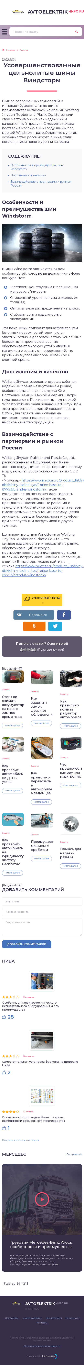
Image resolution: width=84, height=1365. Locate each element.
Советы (6, 689)
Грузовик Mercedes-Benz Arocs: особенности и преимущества (41, 1244)
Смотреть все (74, 1154)
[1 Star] (21, 649)
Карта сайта (72, 1318)
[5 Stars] (34, 649)
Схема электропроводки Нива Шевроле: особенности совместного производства (33, 1119)
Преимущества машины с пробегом (42, 846)
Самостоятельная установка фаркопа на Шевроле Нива (40, 1063)
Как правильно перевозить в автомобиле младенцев (41, 783)
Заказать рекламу (32, 1318)
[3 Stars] (28, 649)
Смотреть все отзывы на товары (20, 1140)
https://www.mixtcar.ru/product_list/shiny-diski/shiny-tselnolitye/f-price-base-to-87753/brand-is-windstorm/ (43, 570)
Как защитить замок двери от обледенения (42, 706)
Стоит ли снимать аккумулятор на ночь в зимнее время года (13, 707)
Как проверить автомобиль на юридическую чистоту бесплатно (13, 852)
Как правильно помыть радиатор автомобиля (70, 709)
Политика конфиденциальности (42, 1346)
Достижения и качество (28, 175)
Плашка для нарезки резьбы (70, 853)
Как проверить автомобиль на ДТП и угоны (12, 774)
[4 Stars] (31, 649)
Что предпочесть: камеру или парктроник (71, 770)
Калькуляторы (54, 1318)
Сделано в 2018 (33, 1356)
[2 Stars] (25, 649)
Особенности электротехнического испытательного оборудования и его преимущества (30, 1006)
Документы (11, 1318)
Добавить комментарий (26, 944)
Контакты (42, 1322)
